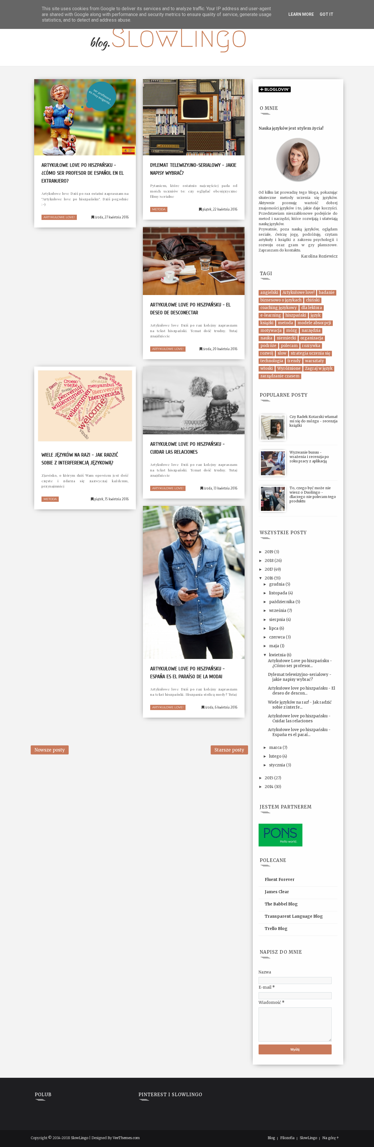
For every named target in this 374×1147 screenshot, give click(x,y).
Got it (326, 14)
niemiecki (286, 338)
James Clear (277, 891)
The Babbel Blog (281, 904)
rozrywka (311, 345)
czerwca (277, 637)
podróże (268, 345)
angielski (269, 292)
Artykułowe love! (59, 217)
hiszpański (295, 315)
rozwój (266, 353)
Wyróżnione (289, 368)
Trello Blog (276, 928)
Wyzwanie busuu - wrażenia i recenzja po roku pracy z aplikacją (309, 456)
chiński (313, 300)
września (278, 610)
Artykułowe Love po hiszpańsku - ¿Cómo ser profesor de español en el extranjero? (82, 173)
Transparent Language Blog (294, 916)
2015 (269, 777)
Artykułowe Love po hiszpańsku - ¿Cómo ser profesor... (300, 663)
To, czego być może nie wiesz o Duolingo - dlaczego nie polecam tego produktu (313, 494)
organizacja (311, 338)
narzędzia (311, 330)
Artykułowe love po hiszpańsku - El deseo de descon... (301, 691)
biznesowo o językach (281, 300)
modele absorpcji (314, 322)
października (282, 601)
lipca (274, 628)
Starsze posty (229, 750)
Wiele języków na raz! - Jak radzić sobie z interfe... (300, 705)
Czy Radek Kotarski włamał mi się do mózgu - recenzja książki (313, 421)
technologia (271, 360)
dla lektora (311, 307)
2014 (269, 786)
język (316, 315)
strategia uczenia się (310, 353)
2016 (269, 578)
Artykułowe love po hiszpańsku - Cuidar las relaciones (299, 718)
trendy (294, 360)
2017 (269, 569)
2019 (269, 551)
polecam (289, 345)
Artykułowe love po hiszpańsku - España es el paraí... (299, 732)
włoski (266, 368)
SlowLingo (79, 1138)
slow (282, 353)
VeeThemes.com (126, 1138)
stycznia (277, 765)
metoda (158, 209)
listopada (278, 593)
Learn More (301, 14)
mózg (291, 330)
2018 (269, 560)
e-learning (270, 315)
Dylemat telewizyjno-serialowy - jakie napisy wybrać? (299, 677)
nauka (266, 338)
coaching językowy (278, 307)
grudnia (277, 584)
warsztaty (314, 360)
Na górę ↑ (330, 1138)
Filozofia (287, 1138)
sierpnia (277, 619)
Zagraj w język (319, 368)
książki (266, 322)
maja (274, 645)
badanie (327, 292)
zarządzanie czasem (279, 376)
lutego (275, 756)
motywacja (271, 330)
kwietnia (278, 655)
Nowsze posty (49, 750)
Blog (271, 1138)
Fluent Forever (280, 879)
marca (276, 747)
